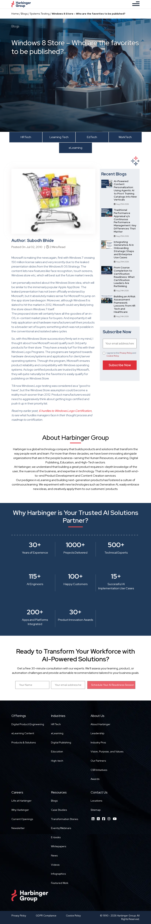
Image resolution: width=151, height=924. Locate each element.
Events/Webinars (61, 828)
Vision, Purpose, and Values (107, 751)
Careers (17, 792)
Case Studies (59, 810)
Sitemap (96, 810)
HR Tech (56, 724)
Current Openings (22, 819)
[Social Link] (93, 819)
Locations (96, 800)
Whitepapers (58, 846)
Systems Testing (40, 13)
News (54, 855)
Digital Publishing (61, 742)
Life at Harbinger (21, 800)
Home (15, 13)
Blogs (24, 13)
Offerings (18, 716)
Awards (95, 779)
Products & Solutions (23, 742)
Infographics (58, 873)
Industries (58, 716)
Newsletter (18, 828)
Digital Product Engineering (27, 724)
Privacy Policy (126, 353)
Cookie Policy (113, 356)
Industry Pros (98, 742)
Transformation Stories (64, 819)
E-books (56, 837)
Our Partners (98, 760)
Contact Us (99, 792)
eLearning (57, 733)
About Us (97, 716)
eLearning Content (22, 733)
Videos (55, 864)
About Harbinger (100, 724)
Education (57, 751)
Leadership (97, 733)
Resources (59, 792)
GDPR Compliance (46, 915)
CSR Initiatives (99, 770)
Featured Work (59, 883)
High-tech (57, 760)
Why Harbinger (20, 810)
